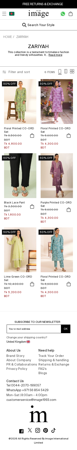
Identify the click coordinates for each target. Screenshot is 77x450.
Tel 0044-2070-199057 (23, 385)
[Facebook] (23, 431)
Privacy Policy (16, 368)
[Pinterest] (47, 430)
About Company (18, 360)
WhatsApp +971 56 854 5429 (27, 390)
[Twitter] (31, 430)
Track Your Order (51, 356)
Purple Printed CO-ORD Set (56, 204)
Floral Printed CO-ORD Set (19, 130)
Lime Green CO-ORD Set (18, 278)
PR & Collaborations (21, 364)
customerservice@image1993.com (31, 400)
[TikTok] (55, 430)
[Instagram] (39, 430)
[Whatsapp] (63, 14)
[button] (4, 14)
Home (7, 37)
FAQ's (42, 368)
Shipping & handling (53, 360)
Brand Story (15, 356)
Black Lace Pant (14, 202)
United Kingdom (16, 341)
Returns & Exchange (54, 364)
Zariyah (22, 37)
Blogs (42, 373)
